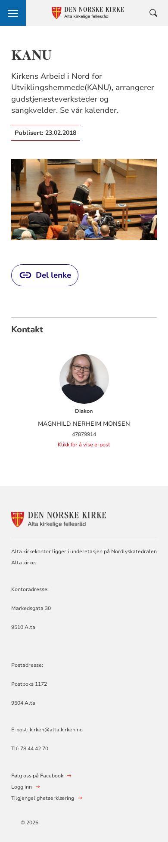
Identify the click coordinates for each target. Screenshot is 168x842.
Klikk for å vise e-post (84, 444)
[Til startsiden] (58, 518)
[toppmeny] (13, 13)
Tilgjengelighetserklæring (42, 798)
